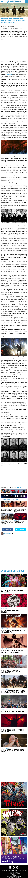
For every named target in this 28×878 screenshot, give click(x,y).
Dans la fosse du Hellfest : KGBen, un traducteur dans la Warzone (7, 522)
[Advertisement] (14, 49)
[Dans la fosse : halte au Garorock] (14, 701)
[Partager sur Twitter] (20, 529)
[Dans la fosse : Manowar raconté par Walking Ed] (7, 504)
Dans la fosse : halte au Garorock (13, 711)
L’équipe (14, 874)
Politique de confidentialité (14, 873)
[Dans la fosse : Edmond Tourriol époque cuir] (20, 516)
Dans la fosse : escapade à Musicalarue (10, 672)
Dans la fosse (10, 26)
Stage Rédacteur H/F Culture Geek (14, 876)
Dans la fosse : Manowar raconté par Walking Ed (6, 509)
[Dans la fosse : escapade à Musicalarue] (14, 661)
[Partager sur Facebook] (7, 529)
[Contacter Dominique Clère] (12, 534)
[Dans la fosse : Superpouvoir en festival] (14, 740)
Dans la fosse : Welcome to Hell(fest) (10, 611)
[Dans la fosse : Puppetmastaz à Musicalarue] (14, 580)
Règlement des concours (14, 877)
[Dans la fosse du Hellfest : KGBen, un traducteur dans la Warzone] (7, 516)
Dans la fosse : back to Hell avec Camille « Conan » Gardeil (20, 510)
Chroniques (3, 26)
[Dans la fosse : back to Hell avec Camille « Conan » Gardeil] (20, 504)
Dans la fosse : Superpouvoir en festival (12, 751)
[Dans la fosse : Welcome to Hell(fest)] (14, 600)
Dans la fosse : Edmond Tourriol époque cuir (19, 522)
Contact (14, 875)
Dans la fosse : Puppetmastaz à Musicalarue (12, 591)
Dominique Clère (7, 28)
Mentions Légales (14, 872)
